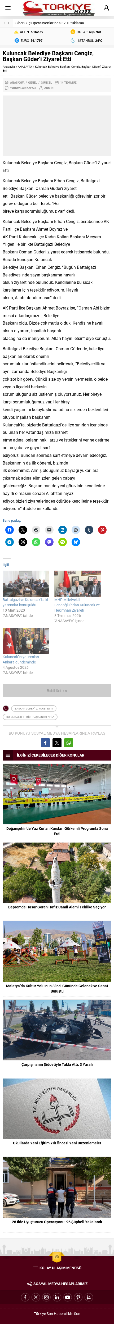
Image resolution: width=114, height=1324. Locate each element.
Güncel (46, 82)
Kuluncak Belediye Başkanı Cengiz (30, 717)
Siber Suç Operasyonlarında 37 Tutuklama (49, 22)
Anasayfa (9, 67)
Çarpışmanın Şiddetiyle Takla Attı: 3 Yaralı (57, 1064)
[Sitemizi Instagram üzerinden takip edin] (46, 1297)
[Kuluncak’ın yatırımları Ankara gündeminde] (26, 641)
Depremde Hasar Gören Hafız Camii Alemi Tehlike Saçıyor (57, 906)
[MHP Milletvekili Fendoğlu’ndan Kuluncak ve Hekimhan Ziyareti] (77, 584)
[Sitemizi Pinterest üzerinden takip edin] (78, 1297)
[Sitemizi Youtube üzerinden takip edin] (68, 1297)
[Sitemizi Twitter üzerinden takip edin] (36, 1297)
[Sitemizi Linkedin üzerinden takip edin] (57, 1297)
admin (49, 88)
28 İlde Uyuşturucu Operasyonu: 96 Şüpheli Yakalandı (57, 1221)
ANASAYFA (25, 67)
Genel (32, 82)
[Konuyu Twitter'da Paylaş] (57, 742)
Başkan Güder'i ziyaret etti (34, 708)
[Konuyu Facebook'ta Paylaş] (45, 742)
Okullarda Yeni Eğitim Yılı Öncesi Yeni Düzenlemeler (57, 1142)
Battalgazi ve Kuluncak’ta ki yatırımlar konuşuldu (25, 602)
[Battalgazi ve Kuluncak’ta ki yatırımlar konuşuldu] (26, 584)
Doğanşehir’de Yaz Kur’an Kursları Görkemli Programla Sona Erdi (57, 831)
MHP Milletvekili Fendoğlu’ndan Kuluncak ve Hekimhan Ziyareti (77, 605)
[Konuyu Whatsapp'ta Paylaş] (68, 742)
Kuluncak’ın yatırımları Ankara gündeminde (21, 659)
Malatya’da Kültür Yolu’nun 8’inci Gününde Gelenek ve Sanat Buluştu (57, 988)
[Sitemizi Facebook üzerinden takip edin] (25, 1297)
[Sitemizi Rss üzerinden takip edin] (89, 1297)
